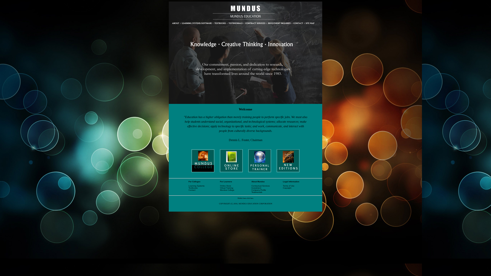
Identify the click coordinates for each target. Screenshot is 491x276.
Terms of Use (288, 186)
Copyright (287, 188)
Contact (192, 190)
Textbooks (193, 188)
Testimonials (256, 192)
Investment (256, 188)
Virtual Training (226, 188)
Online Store (225, 186)
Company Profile (258, 190)
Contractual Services (260, 186)
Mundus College (227, 190)
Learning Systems (196, 186)
